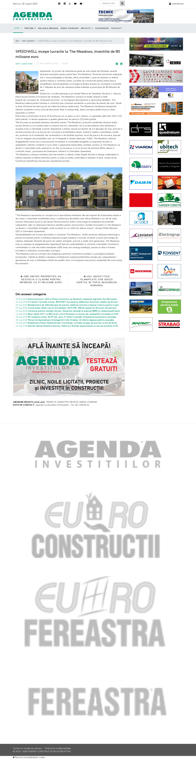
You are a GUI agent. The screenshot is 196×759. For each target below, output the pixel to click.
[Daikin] (141, 183)
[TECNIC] (125, 16)
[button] (176, 3)
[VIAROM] (141, 147)
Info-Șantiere (24, 64)
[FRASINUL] (141, 289)
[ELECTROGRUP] (169, 236)
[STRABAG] (169, 324)
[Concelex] (156, 92)
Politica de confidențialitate (58, 748)
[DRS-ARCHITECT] (141, 129)
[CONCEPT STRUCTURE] (169, 218)
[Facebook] (59, 3)
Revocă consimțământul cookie (30, 757)
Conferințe (102, 28)
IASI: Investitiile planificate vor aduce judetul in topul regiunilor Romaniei (97, 281)
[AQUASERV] (141, 165)
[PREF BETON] (156, 108)
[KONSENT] (169, 253)
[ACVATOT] (141, 218)
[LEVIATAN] (141, 236)
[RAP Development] (141, 253)
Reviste (85, 28)
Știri (17, 28)
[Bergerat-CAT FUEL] (141, 306)
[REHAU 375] (156, 60)
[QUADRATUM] (169, 129)
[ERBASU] (169, 289)
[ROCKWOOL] (141, 271)
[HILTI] (156, 76)
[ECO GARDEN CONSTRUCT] (169, 200)
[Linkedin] (65, 3)
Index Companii (70, 28)
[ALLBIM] (156, 44)
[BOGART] (141, 324)
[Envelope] (81, 3)
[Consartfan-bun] (169, 271)
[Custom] (70, 3)
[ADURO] (141, 200)
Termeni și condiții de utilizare (27, 748)
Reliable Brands (48, 28)
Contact (116, 28)
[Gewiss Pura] (169, 183)
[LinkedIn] (121, 64)
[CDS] (169, 165)
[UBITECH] (169, 147)
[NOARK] (169, 307)
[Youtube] (75, 3)
